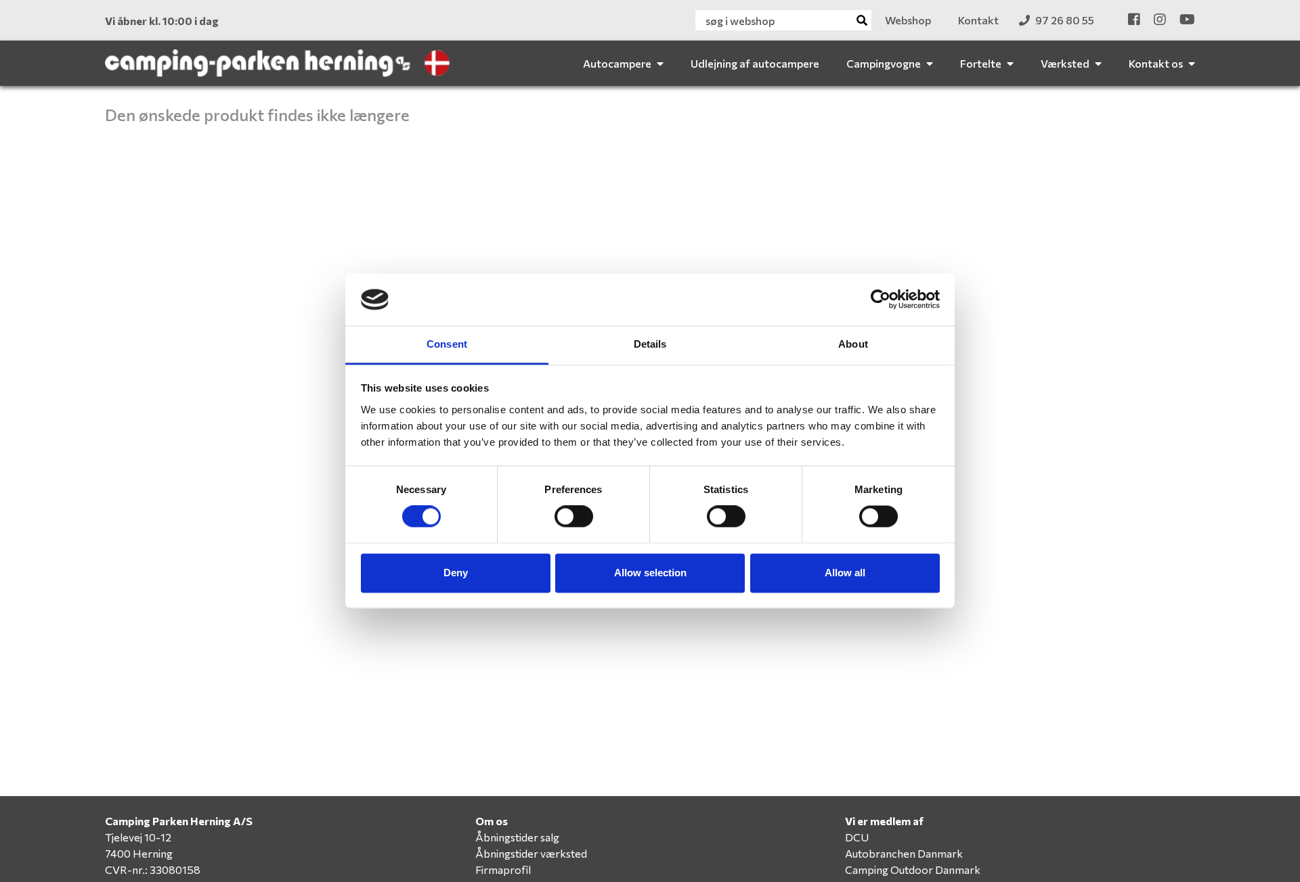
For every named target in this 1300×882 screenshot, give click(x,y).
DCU (857, 837)
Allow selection (650, 572)
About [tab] (853, 344)
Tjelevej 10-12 (138, 837)
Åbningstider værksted (531, 853)
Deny (455, 572)
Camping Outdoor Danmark (912, 869)
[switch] (574, 517)
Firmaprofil (503, 869)
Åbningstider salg (517, 837)
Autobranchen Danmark (904, 853)
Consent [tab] (447, 344)
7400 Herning (139, 853)
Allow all (845, 572)
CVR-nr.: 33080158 (152, 869)
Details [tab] (650, 344)
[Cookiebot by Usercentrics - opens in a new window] (880, 299)
